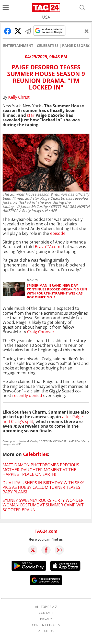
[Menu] (6, 8)
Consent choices (46, 625)
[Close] (86, 31)
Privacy (46, 619)
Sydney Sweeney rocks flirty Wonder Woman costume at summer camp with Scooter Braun (45, 505)
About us (46, 631)
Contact (46, 613)
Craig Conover (40, 332)
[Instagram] (59, 550)
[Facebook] (46, 550)
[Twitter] (32, 550)
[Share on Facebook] (8, 31)
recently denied (27, 395)
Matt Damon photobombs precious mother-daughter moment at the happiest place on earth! (41, 469)
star (30, 115)
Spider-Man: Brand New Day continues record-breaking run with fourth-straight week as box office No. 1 (57, 291)
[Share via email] (28, 31)
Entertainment (18, 46)
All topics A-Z (46, 607)
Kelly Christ (19, 97)
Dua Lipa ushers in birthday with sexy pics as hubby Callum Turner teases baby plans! (43, 487)
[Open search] (82, 7)
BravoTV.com (47, 246)
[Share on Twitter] (18, 31)
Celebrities (48, 46)
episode (57, 233)
